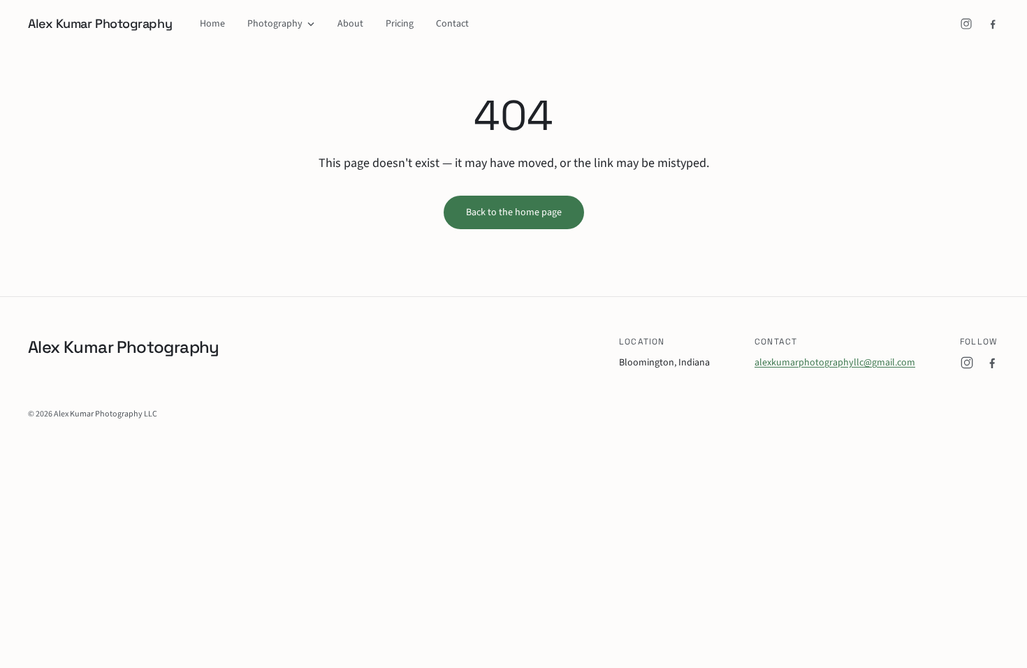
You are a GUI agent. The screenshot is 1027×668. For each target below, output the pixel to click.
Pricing (400, 24)
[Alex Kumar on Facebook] (992, 23)
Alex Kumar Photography (100, 23)
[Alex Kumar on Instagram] (966, 23)
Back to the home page (514, 212)
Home (212, 24)
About (350, 24)
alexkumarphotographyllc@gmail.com (835, 363)
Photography (275, 24)
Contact (452, 24)
